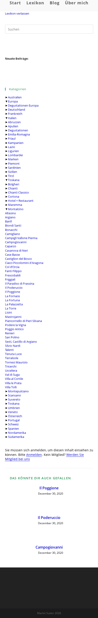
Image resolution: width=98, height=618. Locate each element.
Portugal (14, 420)
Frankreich (15, 114)
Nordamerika (17, 433)
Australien (15, 97)
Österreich (15, 416)
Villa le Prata (13, 383)
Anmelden (34, 454)
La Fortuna (12, 300)
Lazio (11, 147)
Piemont (14, 163)
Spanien (13, 428)
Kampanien (15, 143)
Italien (12, 118)
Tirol (11, 176)
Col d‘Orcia (12, 267)
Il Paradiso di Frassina (19, 283)
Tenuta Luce (13, 354)
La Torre (10, 308)
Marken (13, 159)
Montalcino (15, 209)
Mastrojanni (13, 317)
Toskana (13, 180)
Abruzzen (14, 122)
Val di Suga (12, 375)
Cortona (13, 196)
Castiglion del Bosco (18, 259)
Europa (13, 101)
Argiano (10, 217)
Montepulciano (18, 391)
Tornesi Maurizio (16, 362)
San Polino (12, 337)
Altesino (10, 213)
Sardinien (14, 168)
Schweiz (13, 424)
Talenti (9, 350)
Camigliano (12, 234)
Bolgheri (13, 184)
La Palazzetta (14, 304)
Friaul (11, 138)
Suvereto (14, 399)
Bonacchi (11, 230)
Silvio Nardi (12, 346)
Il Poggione (12, 292)
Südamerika (16, 437)
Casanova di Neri (16, 250)
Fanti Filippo (13, 271)
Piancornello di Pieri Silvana (23, 321)
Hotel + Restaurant (21, 201)
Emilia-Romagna (19, 134)
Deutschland (16, 109)
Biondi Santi (13, 225)
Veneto (13, 412)
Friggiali (10, 279)
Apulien (13, 126)
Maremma (15, 205)
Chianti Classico (18, 192)
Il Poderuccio (14, 288)
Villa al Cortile (14, 379)
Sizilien (12, 172)
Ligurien (13, 151)
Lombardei (15, 155)
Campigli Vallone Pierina (21, 238)
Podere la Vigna (15, 325)
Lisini (8, 312)
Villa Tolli (11, 387)
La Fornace (12, 296)
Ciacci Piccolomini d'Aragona (24, 263)
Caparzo (10, 246)
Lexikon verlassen (17, 13)
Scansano (14, 395)
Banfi (8, 221)
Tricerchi (10, 366)
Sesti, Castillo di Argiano (21, 342)
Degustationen (18, 130)
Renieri (9, 333)
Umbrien (14, 408)
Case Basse (12, 255)
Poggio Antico (14, 329)
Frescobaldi (13, 275)
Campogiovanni (15, 242)
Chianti (13, 188)
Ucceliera (11, 370)
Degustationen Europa (23, 105)
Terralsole (11, 358)
